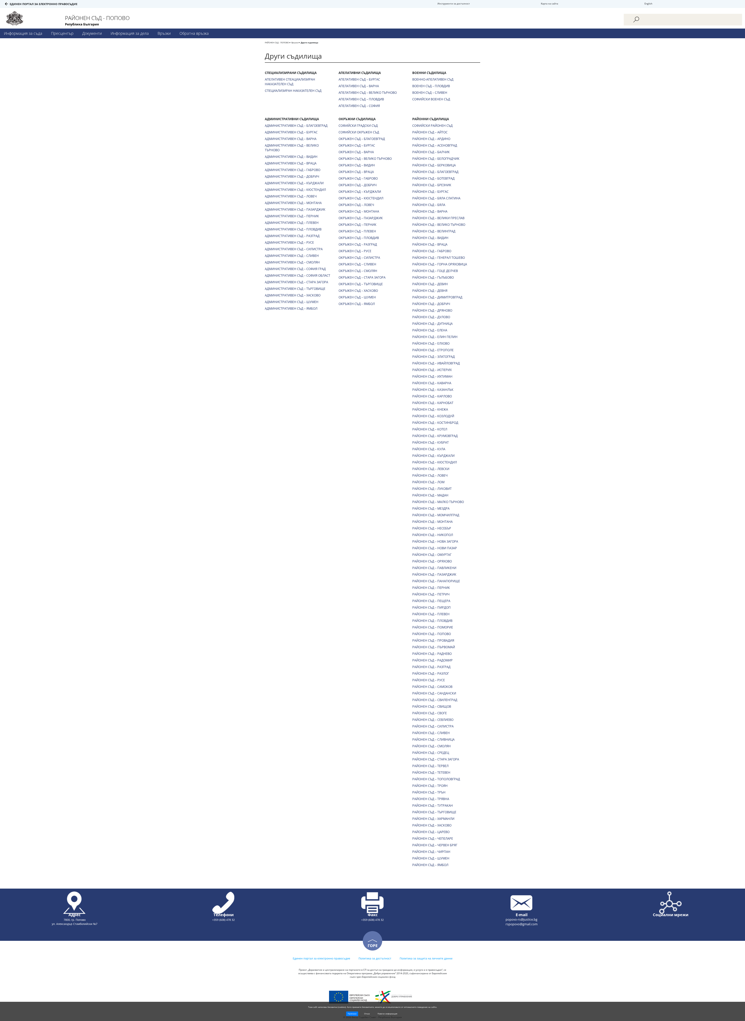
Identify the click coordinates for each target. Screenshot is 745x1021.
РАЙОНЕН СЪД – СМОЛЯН (431, 746)
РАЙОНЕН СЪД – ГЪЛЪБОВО (433, 277)
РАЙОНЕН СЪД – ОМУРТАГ (431, 555)
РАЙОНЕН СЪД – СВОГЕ (429, 713)
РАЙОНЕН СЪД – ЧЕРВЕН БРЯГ (434, 845)
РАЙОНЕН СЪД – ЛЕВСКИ (430, 469)
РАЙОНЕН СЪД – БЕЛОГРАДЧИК (435, 158)
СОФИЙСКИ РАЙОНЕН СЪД (432, 125)
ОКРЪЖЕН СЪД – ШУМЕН (357, 297)
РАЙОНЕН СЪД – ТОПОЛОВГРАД (436, 779)
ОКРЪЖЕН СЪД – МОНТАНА (359, 211)
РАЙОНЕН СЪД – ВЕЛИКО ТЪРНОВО (438, 224)
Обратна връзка (194, 33)
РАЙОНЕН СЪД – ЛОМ (428, 482)
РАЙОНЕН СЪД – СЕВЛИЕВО (432, 720)
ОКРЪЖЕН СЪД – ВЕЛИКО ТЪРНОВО (365, 158)
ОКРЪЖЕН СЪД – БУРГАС (357, 145)
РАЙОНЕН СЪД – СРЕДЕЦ (430, 753)
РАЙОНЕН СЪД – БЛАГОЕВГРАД (435, 172)
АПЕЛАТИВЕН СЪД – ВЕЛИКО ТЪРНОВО (368, 92)
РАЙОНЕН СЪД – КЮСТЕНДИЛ (434, 462)
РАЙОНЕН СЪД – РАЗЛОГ (430, 673)
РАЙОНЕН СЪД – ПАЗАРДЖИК (434, 574)
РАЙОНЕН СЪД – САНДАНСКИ (434, 693)
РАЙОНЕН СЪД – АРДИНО (431, 139)
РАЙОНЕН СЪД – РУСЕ (428, 680)
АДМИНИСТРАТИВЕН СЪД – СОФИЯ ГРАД (295, 269)
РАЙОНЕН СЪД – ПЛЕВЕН (431, 614)
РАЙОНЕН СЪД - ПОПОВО (277, 42)
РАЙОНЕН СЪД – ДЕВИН (430, 284)
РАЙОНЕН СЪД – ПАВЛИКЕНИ (434, 568)
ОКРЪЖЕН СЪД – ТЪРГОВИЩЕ (361, 284)
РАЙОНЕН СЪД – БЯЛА (428, 205)
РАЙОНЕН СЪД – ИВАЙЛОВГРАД (436, 363)
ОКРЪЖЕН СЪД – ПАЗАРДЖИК (361, 218)
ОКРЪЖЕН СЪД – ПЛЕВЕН (357, 231)
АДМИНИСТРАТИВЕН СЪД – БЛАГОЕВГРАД (296, 125)
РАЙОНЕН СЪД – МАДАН (430, 495)
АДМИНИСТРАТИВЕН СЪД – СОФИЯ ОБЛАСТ (297, 275)
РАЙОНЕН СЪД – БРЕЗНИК (431, 185)
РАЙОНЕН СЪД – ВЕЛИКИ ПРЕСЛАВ (438, 218)
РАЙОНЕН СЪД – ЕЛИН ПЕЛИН (434, 337)
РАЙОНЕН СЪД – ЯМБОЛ (430, 865)
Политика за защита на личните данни (426, 958)
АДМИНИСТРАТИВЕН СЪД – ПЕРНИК (292, 216)
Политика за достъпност (375, 958)
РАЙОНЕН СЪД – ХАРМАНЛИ (433, 819)
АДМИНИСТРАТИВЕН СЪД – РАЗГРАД (292, 236)
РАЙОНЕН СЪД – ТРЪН (428, 792)
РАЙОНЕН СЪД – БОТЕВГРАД (433, 178)
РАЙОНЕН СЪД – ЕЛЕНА (429, 330)
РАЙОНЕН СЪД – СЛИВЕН (431, 733)
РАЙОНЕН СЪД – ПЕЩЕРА (431, 601)
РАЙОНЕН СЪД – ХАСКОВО (431, 825)
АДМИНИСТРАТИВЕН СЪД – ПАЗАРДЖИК (295, 209)
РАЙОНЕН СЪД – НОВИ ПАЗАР (434, 548)
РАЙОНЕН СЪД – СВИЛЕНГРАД (434, 700)
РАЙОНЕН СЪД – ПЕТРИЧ (431, 594)
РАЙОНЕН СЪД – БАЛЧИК (431, 152)
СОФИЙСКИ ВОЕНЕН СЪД (431, 99)
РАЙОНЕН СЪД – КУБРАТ (430, 442)
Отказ (367, 1013)
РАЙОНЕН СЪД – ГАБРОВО (431, 251)
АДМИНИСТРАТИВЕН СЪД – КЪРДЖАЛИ (294, 183)
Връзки (164, 33)
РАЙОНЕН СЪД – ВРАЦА (429, 244)
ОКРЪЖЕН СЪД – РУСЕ (355, 251)
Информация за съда (23, 33)
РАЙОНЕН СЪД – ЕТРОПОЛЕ (433, 350)
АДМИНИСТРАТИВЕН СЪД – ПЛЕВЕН (292, 223)
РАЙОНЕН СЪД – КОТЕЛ (429, 429)
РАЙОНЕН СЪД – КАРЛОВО (432, 396)
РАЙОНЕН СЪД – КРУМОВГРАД (435, 436)
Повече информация (387, 1013)
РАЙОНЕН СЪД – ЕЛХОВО (431, 343)
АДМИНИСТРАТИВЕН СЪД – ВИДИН (291, 157)
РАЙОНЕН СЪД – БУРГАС (430, 191)
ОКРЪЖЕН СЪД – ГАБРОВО (358, 178)
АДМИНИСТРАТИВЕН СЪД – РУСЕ (289, 242)
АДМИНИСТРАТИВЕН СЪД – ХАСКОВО (293, 295)
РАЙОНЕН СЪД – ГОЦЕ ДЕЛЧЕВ (435, 271)
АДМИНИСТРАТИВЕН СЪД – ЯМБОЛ (291, 308)
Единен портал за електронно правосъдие (43, 4)
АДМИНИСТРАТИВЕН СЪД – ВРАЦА (290, 163)
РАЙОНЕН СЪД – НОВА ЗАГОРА (435, 541)
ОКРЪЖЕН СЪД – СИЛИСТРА (359, 257)
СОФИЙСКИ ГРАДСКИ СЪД (358, 125)
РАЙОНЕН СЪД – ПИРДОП (431, 607)
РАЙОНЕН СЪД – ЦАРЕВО (431, 832)
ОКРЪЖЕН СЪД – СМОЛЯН (358, 271)
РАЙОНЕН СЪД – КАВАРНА (431, 383)
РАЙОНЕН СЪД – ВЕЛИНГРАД (433, 231)
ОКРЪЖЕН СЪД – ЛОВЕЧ (356, 205)
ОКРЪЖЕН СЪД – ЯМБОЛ (357, 304)
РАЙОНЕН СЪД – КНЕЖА (430, 409)
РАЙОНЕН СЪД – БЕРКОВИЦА (434, 165)
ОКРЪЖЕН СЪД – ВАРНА (356, 152)
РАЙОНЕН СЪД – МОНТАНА (432, 522)
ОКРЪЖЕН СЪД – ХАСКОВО (358, 290)
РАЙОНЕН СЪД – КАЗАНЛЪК (432, 390)
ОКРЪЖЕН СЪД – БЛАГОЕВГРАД (362, 139)
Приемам (352, 1013)
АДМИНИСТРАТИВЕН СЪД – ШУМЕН (291, 302)
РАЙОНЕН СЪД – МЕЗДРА (431, 508)
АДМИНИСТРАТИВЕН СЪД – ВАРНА (290, 139)
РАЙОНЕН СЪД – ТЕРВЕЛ (430, 766)
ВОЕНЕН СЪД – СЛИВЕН (429, 92)
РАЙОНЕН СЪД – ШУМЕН (430, 858)
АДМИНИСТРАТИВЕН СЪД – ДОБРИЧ (292, 176)
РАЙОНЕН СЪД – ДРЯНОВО (432, 310)
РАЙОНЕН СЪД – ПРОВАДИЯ (433, 640)
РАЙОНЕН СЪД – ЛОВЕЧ (430, 475)
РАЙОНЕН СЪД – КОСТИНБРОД (435, 423)
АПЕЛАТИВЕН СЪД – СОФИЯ (359, 106)
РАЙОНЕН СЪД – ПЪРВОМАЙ (433, 647)
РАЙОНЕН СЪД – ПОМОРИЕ (432, 627)
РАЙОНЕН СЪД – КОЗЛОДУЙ (433, 416)
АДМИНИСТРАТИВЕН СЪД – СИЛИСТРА (294, 249)
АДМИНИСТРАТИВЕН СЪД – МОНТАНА (293, 203)
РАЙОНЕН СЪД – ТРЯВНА (430, 799)
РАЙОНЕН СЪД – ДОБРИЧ (431, 304)
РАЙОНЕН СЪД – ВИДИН (430, 238)
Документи (92, 33)
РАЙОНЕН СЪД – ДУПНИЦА (432, 324)
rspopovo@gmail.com (522, 924)
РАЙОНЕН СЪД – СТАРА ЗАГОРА (435, 759)
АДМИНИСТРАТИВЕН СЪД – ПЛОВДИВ (293, 229)
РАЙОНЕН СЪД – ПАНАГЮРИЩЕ (436, 581)
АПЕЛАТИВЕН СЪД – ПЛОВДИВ (361, 99)
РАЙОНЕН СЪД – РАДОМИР (432, 660)
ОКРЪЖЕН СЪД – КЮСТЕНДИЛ (361, 198)
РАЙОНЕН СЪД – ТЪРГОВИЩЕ (434, 812)
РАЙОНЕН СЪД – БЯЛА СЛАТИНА (436, 198)
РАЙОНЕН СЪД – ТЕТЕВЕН (431, 772)
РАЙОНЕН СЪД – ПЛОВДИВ (432, 621)
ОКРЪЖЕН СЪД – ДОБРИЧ (358, 185)
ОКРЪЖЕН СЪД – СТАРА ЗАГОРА (362, 277)
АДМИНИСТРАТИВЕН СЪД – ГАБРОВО (292, 170)
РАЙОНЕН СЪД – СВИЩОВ (431, 706)
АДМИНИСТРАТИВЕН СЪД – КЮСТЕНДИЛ (295, 190)
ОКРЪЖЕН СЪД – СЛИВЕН (357, 264)
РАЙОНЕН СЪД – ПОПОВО (431, 634)
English (648, 3)
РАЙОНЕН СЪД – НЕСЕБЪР (431, 528)
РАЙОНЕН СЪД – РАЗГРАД (431, 667)
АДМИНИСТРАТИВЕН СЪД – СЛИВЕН (292, 256)
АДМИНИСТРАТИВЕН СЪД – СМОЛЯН (292, 262)
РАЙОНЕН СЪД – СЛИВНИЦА (433, 739)
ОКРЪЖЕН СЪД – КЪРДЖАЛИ (360, 191)
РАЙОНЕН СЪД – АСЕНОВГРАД (434, 145)
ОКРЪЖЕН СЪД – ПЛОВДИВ (359, 238)
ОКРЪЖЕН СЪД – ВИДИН (357, 165)
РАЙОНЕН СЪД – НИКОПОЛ (432, 535)
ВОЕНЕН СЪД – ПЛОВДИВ (431, 86)
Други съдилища (309, 42)
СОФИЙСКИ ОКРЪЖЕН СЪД (359, 132)
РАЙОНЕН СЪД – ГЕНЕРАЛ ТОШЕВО (438, 257)
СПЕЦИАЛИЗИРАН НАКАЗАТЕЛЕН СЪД (293, 91)
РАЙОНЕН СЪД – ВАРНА (429, 211)
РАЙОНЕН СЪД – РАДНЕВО (432, 654)
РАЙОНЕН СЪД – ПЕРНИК (431, 588)
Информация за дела (130, 33)
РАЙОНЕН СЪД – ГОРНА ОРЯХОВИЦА (439, 264)
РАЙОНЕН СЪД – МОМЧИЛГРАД (435, 515)
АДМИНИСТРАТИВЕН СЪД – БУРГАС (291, 132)
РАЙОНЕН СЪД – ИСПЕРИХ (432, 370)
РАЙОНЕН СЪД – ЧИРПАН (431, 852)
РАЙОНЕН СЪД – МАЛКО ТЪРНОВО (438, 502)
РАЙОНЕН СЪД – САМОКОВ (432, 687)
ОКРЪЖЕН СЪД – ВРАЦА (356, 172)
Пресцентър (62, 33)
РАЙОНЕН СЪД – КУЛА (428, 449)
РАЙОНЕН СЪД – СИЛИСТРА (433, 726)
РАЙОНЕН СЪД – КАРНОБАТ (432, 403)
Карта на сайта (549, 3)
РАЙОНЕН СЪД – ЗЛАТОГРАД (433, 357)
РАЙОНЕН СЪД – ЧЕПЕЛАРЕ (432, 838)
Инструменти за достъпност (453, 3)
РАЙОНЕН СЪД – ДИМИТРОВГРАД (437, 297)
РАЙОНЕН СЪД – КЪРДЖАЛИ (433, 456)
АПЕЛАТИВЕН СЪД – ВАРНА (359, 86)
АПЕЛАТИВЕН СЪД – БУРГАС (359, 79)
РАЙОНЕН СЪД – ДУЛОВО (431, 317)
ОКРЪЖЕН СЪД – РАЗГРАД (358, 244)
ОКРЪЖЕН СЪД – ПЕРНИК (357, 224)
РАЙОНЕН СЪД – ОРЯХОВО (432, 561)
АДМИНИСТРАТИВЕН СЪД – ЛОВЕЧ (291, 196)
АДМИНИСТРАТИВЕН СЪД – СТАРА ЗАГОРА (296, 282)
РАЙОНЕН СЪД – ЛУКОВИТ (432, 489)
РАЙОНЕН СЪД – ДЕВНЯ (429, 290)
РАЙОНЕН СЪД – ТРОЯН (430, 786)
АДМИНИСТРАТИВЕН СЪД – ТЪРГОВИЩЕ (295, 289)
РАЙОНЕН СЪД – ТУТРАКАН (432, 805)
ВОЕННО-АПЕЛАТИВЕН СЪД (432, 79)
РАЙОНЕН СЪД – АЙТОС (430, 132)
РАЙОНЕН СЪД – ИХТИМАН (432, 376)
